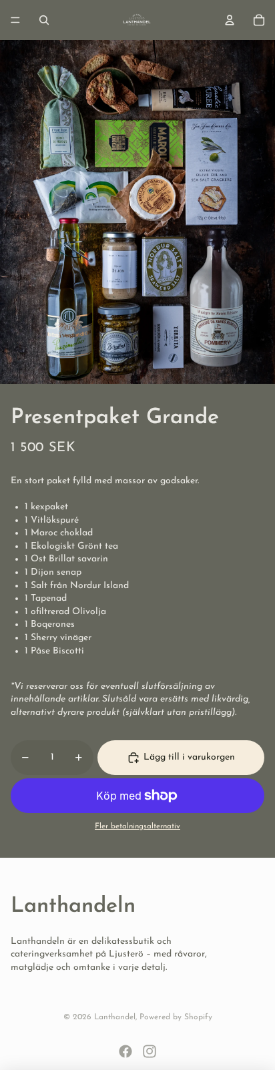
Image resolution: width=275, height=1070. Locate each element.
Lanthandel (114, 1017)
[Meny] (15, 20)
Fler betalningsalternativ (137, 826)
